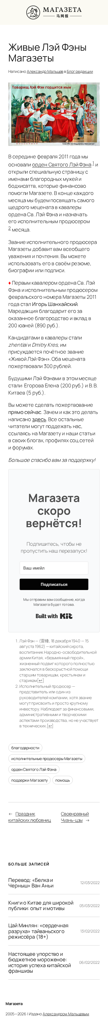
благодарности (25, 747)
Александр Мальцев (45, 71)
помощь (62, 780)
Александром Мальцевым (66, 1013)
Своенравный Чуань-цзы (75, 817)
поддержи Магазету (29, 780)
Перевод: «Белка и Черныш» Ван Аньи (30, 882)
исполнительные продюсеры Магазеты (46, 758)
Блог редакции (80, 71)
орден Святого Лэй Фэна (61, 164)
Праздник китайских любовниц (29, 817)
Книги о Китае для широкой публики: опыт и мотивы (40, 905)
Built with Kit (54, 616)
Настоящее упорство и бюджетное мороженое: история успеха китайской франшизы (39, 962)
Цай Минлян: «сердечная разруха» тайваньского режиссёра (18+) (38, 931)
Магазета (14, 1003)
